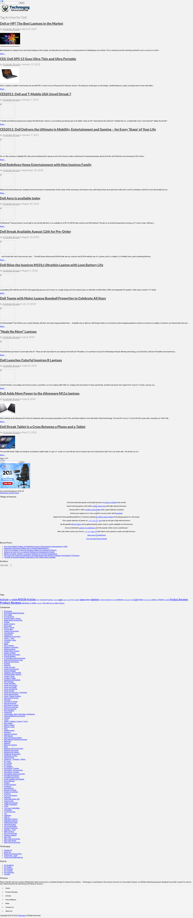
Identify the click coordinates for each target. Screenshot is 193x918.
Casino (65, 599)
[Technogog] (15, 12)
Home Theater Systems (12, 696)
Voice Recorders (10, 824)
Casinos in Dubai (110, 502)
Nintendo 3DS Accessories (13, 748)
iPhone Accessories (11, 707)
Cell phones (8, 635)
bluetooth (43, 600)
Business (50, 600)
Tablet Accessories (11, 803)
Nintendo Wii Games (11, 752)
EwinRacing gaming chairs (9, 493)
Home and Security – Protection (15, 692)
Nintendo (148, 599)
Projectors (8, 786)
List (136, 599)
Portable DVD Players (12, 776)
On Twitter (8, 867)
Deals (6, 644)
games (87, 600)
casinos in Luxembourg (87, 528)
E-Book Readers (10, 656)
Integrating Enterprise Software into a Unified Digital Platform (26, 548)
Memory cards (9, 727)
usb (47, 603)
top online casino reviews (104, 517)
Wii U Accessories (10, 833)
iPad (115, 599)
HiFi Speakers (9, 682)
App (10, 600)
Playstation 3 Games (11, 772)
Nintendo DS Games (11, 750)
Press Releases (9, 781)
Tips (44, 603)
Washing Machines (11, 828)
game (82, 599)
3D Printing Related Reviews (14, 613)
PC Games (7, 765)
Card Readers (9, 633)
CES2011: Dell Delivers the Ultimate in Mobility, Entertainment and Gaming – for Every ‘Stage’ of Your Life (78, 129)
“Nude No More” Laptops (18, 331)
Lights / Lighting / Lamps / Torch (16, 721)
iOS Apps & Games (11, 701)
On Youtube (8, 871)
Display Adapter (10, 653)
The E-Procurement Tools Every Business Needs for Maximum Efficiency (30, 550)
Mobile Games (9, 730)
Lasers (6, 720)
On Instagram (9, 872)
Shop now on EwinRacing (96, 535)
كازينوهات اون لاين (90, 531)
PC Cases (7, 761)
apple (14, 599)
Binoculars (8, 626)
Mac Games (8, 723)
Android (4, 599)
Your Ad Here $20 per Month (96, 539)
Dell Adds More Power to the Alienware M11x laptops (39, 393)
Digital (68, 599)
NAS (144, 599)
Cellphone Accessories (12, 636)
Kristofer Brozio (11, 28)
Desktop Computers (11, 647)
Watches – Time (10, 830)
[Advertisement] (96, 578)
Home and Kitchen (10, 689)
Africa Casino (76, 524)
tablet (34, 603)
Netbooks (7, 741)
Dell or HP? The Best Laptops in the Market (31, 23)
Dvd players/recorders (12, 654)
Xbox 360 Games (10, 841)
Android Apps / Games (12, 618)
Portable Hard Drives (11, 777)
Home (103, 600)
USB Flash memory (11, 819)
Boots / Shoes (9, 627)
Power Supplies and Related (14, 779)
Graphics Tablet (9, 678)
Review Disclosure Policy (13, 854)
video (56, 603)
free (72, 600)
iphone (120, 599)
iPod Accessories (10, 709)
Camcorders (8, 629)
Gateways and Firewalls (12, 673)
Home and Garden (10, 685)
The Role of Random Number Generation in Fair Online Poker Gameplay (30, 557)
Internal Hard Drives (11, 698)
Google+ (7, 874)
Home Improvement (11, 694)
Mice (5, 729)
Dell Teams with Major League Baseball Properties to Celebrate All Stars (53, 298)
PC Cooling (8, 763)
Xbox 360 (7, 837)
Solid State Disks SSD (12, 799)
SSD (30, 603)
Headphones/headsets (12, 680)
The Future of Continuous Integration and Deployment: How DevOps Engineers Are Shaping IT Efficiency (42, 555)
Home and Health (10, 687)
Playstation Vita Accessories (14, 774)
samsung (25, 603)
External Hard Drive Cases (13, 660)
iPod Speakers (9, 710)
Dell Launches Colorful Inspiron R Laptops (31, 360)
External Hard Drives (11, 662)
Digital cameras (9, 649)
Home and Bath (9, 683)
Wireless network (10, 835)
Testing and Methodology (13, 857)
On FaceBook (9, 865)
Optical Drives (9, 757)
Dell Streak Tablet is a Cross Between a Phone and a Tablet (42, 427)
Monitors (7, 732)
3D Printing (8, 611)
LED (132, 600)
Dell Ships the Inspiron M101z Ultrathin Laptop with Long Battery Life (51, 265)
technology (39, 603)
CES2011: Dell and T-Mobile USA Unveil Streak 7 (35, 94)
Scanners (7, 794)
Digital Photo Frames (11, 651)
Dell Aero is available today (20, 198)
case (60, 599)
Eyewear (7, 664)
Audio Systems (9, 624)
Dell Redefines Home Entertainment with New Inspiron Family (46, 165)
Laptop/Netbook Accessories (14, 716)
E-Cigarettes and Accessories (14, 658)
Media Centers (9, 725)
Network (7, 743)
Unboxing (7, 815)
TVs (5, 813)
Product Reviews (179, 599)
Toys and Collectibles (12, 808)
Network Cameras (10, 745)
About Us (7, 852)
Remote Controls (10, 790)
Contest (7, 642)
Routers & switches (11, 792)
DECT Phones (9, 645)
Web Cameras (9, 832)
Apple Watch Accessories (13, 620)
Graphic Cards (9, 676)
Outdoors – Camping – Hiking (14, 759)
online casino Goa (99, 506)
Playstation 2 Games (11, 768)
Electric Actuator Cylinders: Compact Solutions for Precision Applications (30, 554)
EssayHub (118, 513)
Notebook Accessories (12, 754)
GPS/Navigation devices (12, 674)
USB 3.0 (7, 817)
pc (157, 600)
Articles (31, 599)
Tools (6, 806)
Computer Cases (10, 640)
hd (100, 599)
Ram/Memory (9, 788)
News (6, 747)
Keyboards (8, 712)
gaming (95, 599)
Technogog (21, 915)
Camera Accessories (11, 631)
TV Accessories (9, 812)
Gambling (76, 599)
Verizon (51, 603)
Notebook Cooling (10, 756)
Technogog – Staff (10, 855)
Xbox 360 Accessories (12, 839)
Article (22, 599)
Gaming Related (10, 671)
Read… (2, 54)
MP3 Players (8, 736)
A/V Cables (8, 615)
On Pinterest (8, 869)
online (153, 600)
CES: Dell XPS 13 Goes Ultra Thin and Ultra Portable (38, 59)
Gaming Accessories (11, 669)
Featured (7, 665)
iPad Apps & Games (11, 705)
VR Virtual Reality (10, 826)
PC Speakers (8, 766)
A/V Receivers (9, 617)
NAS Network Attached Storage (15, 739)
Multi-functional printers (13, 738)
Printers (7, 783)
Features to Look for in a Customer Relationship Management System (29, 552)
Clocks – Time (9, 638)
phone (161, 599)
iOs (113, 599)
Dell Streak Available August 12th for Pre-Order (35, 231)
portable (166, 600)
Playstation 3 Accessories (13, 770)
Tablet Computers (10, 804)
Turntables (8, 810)
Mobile (140, 600)
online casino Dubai (93, 510)
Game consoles (9, 667)
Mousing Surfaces (10, 734)
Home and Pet (9, 691)
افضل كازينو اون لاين (95, 520)
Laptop (129, 599)
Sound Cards (8, 801)
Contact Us (8, 850)
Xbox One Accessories (12, 842)
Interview (7, 700)
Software (7, 797)
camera (56, 599)
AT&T (38, 600)
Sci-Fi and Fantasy (10, 795)
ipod (125, 599)
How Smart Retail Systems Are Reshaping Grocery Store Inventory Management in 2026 (35, 546)
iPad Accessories (10, 703)
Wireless (62, 603)
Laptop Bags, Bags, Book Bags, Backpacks (19, 714)
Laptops (7, 718)
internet (108, 600)
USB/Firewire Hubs (10, 822)
